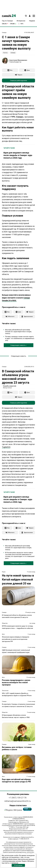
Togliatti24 (6, 447)
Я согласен (18, 865)
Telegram (19, 74)
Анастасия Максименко (18, 60)
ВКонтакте (11, 316)
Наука (3, 572)
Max (11, 70)
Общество (5, 623)
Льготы (5, 52)
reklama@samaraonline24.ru (17, 801)
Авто (3, 634)
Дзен (28, 70)
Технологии (5, 690)
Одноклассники (28, 316)
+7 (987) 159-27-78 (17, 797)
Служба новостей (9, 386)
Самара (4, 32)
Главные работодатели (18, 80)
